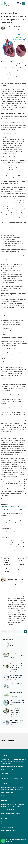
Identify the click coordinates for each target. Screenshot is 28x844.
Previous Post (7, 564)
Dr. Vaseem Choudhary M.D (14, 29)
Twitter (24, 778)
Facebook (5, 778)
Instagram (15, 778)
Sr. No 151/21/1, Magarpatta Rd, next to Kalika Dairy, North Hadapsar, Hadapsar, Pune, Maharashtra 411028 (13, 761)
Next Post (20, 563)
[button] (23, 3)
